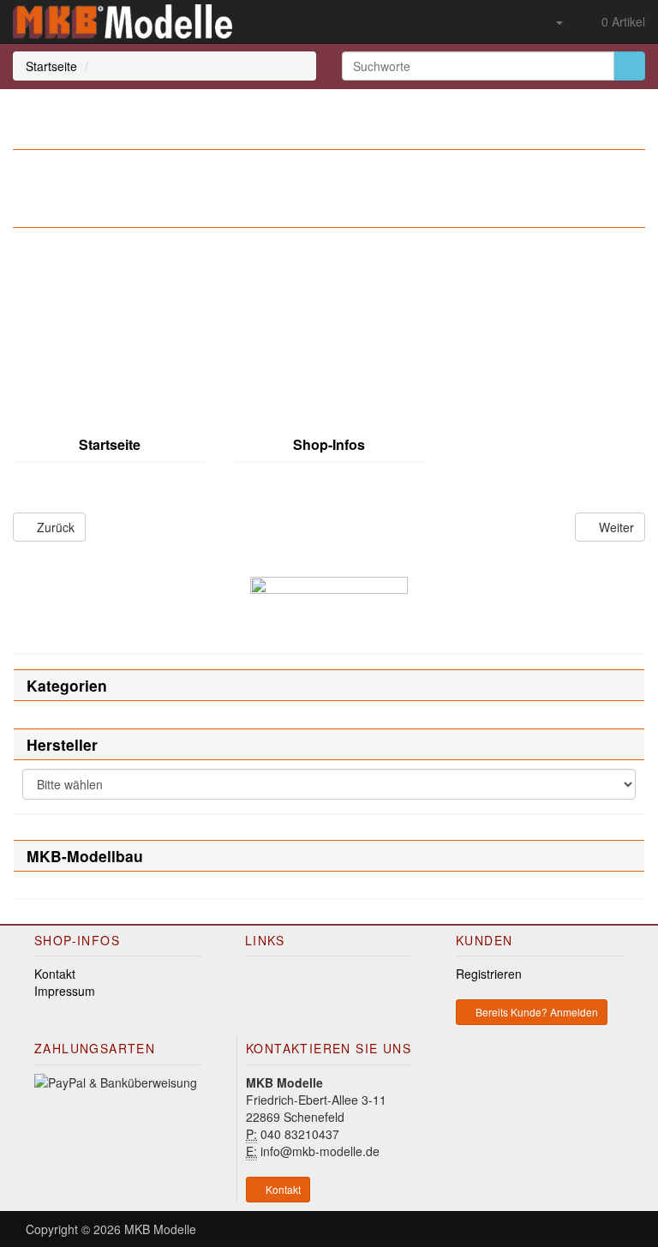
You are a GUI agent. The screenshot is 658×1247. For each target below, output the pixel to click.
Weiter (614, 527)
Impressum (64, 990)
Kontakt (54, 973)
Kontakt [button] (282, 1189)
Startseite (51, 66)
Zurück (54, 527)
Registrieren (489, 973)
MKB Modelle (160, 1229)
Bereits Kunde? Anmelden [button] (535, 1011)
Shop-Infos (329, 444)
